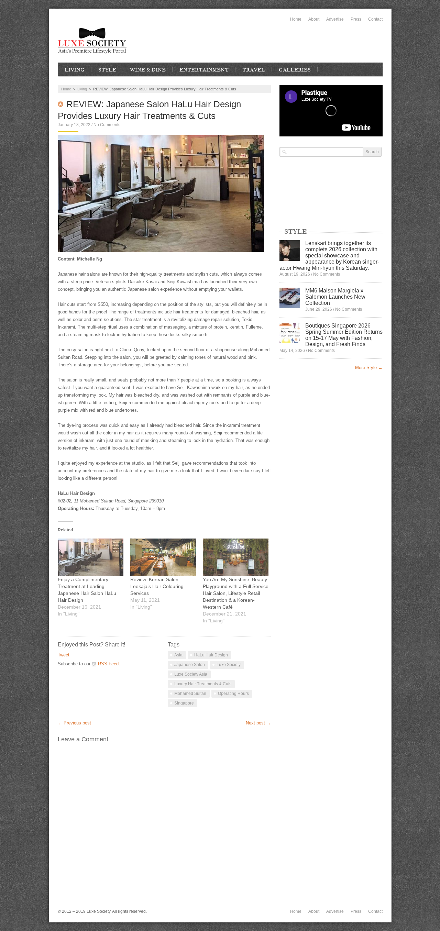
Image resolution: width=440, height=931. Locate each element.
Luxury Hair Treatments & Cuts (202, 683)
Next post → (258, 722)
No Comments (107, 124)
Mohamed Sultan (190, 693)
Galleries (295, 70)
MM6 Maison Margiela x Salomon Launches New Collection (335, 297)
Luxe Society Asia (190, 674)
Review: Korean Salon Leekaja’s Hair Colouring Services (157, 586)
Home (295, 19)
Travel (253, 70)
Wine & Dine (148, 70)
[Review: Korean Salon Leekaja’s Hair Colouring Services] (163, 557)
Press (356, 19)
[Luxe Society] (92, 41)
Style (107, 70)
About (313, 19)
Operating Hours (233, 693)
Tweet (63, 654)
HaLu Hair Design (211, 655)
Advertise (335, 19)
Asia (178, 655)
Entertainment (204, 70)
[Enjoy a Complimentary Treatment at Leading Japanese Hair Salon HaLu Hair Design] (90, 557)
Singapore (184, 703)
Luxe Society (229, 664)
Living (75, 70)
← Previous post (74, 722)
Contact (375, 19)
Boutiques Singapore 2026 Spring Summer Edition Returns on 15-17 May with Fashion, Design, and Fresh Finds (344, 335)
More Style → (369, 367)
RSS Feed (108, 663)
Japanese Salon (189, 664)
